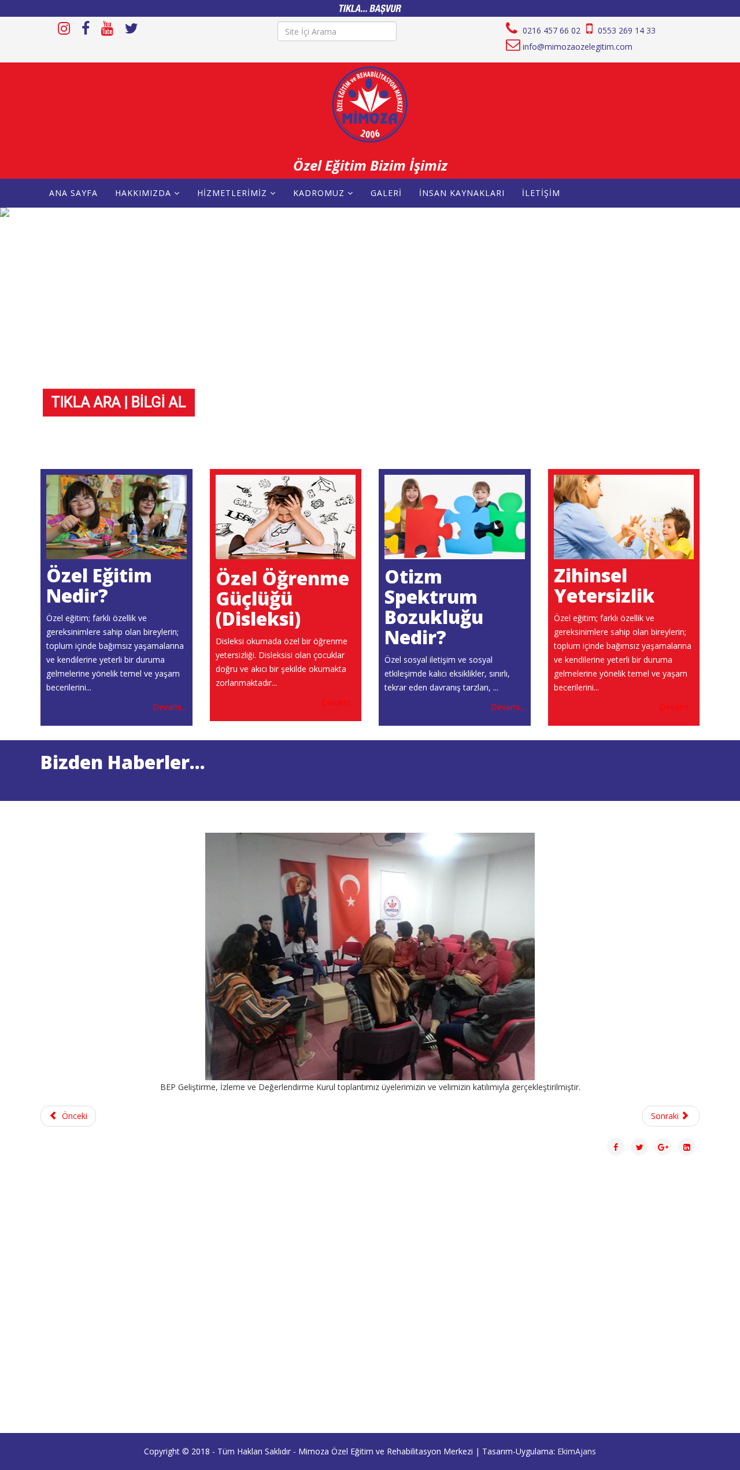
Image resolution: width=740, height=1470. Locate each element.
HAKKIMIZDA (143, 192)
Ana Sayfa (73, 192)
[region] (370, 331)
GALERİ (386, 192)
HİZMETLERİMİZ (233, 192)
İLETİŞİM (541, 192)
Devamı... (170, 706)
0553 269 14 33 (625, 30)
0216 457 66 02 (550, 30)
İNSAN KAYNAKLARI (462, 192)
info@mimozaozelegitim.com (577, 46)
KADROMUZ (319, 192)
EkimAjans (576, 1451)
